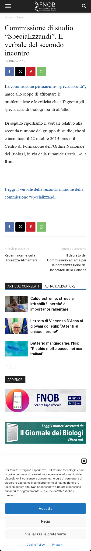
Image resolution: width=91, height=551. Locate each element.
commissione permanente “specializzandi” (47, 86)
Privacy (57, 544)
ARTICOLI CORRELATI (23, 286)
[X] (20, 71)
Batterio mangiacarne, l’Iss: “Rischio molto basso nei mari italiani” (57, 348)
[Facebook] (9, 71)
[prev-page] (7, 366)
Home (9, 17)
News (20, 17)
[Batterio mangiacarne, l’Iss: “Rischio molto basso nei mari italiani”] (16, 349)
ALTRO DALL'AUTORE (60, 286)
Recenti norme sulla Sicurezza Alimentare (21, 257)
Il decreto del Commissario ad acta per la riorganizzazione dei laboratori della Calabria (66, 262)
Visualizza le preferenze (45, 534)
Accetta (45, 508)
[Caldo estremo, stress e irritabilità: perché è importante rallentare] (16, 304)
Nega (45, 521)
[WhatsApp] (41, 71)
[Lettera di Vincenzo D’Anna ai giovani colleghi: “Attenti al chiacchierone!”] (16, 326)
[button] (84, 461)
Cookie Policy (36, 544)
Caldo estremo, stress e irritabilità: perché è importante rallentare (52, 303)
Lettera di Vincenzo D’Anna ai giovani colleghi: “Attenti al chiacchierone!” (56, 326)
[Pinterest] (30, 71)
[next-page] (15, 366)
